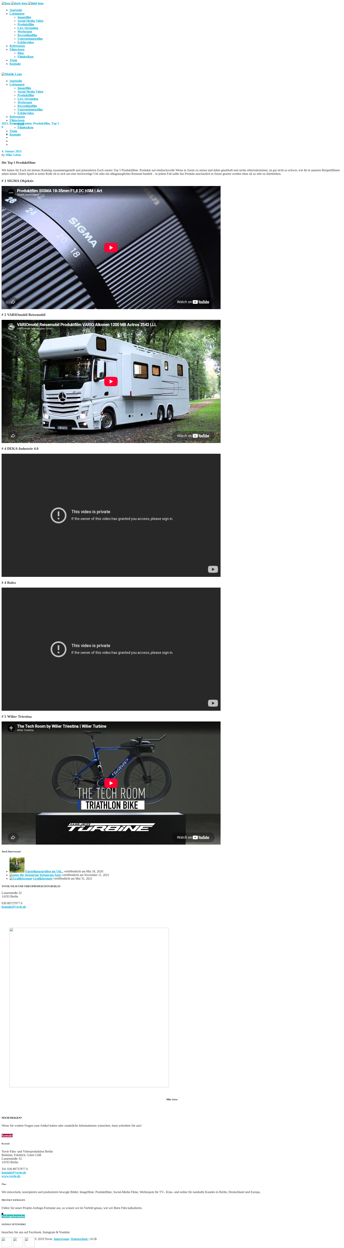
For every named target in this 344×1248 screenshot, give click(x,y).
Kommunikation (21, 123)
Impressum (61, 1239)
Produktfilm (41, 123)
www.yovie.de (11, 1176)
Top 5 (55, 123)
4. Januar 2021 (12, 151)
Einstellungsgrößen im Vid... (44, 871)
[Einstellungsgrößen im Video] (17, 871)
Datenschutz (79, 1239)
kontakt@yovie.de (14, 906)
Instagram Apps (50, 875)
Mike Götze (13, 155)
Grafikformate (43, 878)
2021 (5, 123)
